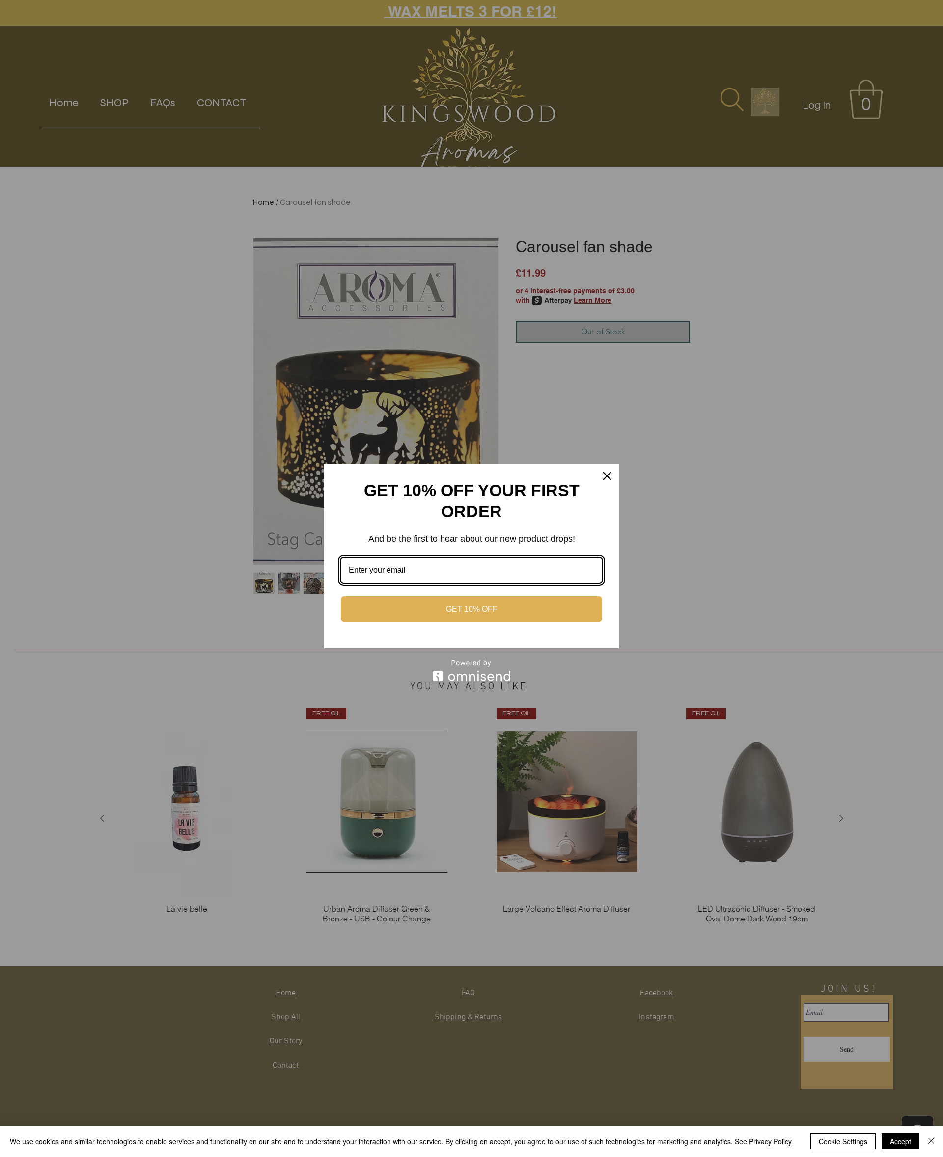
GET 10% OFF (472, 609)
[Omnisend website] (471, 670)
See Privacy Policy (763, 1141)
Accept (900, 1141)
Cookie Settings (843, 1141)
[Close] (607, 476)
